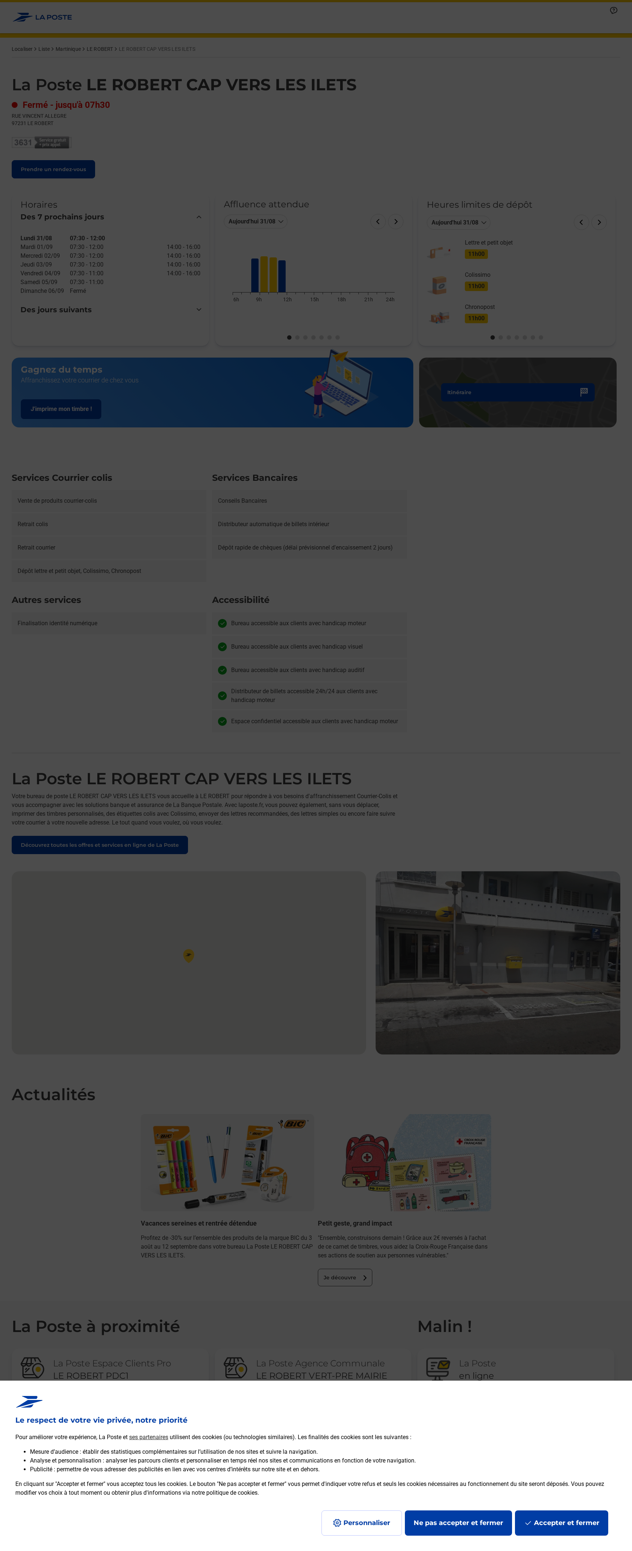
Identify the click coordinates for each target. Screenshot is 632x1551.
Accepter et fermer (566, 1523)
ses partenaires (148, 1437)
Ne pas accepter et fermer (458, 1523)
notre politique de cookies (224, 1492)
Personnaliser (366, 1523)
